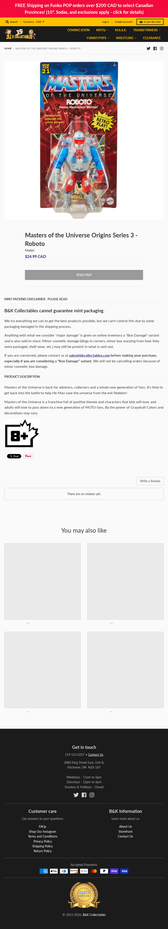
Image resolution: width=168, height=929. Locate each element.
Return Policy (43, 851)
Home (8, 48)
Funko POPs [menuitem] (96, 38)
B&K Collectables (94, 915)
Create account (123, 21)
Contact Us (95, 754)
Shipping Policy (42, 846)
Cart (152, 21)
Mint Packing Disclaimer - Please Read (36, 299)
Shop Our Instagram (42, 831)
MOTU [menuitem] (100, 30)
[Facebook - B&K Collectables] (155, 48)
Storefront (126, 831)
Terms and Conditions (42, 836)
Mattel (29, 250)
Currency (28, 21)
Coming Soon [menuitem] (78, 30)
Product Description (22, 376)
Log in (105, 21)
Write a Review (150, 481)
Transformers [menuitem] (145, 30)
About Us (125, 826)
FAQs (42, 826)
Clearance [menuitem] (152, 38)
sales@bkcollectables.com (89, 355)
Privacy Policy (42, 841)
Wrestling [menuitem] (124, 38)
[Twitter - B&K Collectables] (148, 48)
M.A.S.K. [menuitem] (121, 30)
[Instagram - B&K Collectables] (162, 48)
